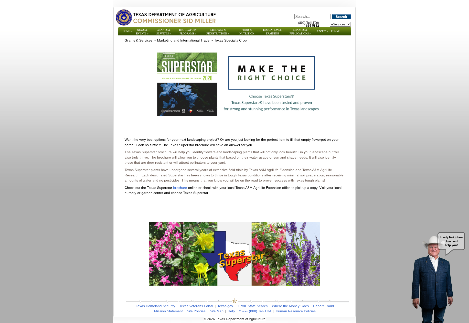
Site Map (217, 311)
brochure (180, 188)
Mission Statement (168, 311)
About (322, 31)
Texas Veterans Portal (196, 306)
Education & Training (272, 31)
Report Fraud (323, 306)
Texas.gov (225, 306)
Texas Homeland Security (155, 306)
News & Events (142, 31)
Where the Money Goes (290, 306)
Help (231, 311)
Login (300, 319)
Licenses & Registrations (218, 31)
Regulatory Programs (188, 31)
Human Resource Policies (296, 311)
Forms (335, 31)
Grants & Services (163, 31)
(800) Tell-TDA (260, 311)
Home (127, 31)
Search (341, 17)
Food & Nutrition (246, 31)
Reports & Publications (300, 31)
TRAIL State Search (252, 306)
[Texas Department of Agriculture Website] (165, 17)
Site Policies (196, 311)
